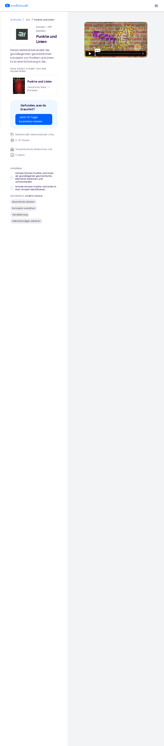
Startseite (15, 19)
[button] (156, 5)
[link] (16, 5)
